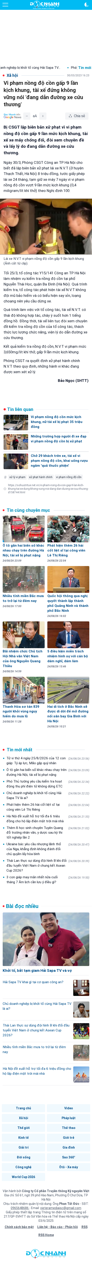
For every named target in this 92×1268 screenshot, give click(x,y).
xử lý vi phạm (17, 477)
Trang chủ (23, 1108)
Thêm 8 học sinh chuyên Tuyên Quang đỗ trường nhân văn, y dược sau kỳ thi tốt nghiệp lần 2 (47, 833)
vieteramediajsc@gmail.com (60, 1208)
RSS (85, 1227)
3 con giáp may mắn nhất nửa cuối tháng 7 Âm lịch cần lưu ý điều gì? (47, 879)
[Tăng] (42, 116)
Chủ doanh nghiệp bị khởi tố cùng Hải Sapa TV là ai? (47, 795)
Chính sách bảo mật (19, 1227)
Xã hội (23, 1118)
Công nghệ (23, 1167)
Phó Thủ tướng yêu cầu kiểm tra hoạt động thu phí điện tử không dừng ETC (47, 783)
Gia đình (69, 1147)
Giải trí (24, 1147)
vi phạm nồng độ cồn (69, 477)
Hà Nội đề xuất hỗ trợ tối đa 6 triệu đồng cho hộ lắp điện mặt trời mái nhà (47, 818)
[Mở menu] (5, 4)
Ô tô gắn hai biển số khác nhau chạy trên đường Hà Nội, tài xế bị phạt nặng (47, 772)
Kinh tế (23, 1137)
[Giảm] (26, 116)
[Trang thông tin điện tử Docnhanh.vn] (44, 5)
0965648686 (20, 1208)
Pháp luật (68, 1118)
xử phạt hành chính (40, 477)
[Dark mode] (86, 4)
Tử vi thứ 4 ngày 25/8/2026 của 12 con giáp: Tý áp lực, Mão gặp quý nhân (47, 760)
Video (68, 1108)
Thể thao (68, 1128)
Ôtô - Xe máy (68, 1167)
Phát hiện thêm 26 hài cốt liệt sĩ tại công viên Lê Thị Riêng (47, 807)
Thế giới (23, 1128)
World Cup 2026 (23, 1177)
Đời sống (23, 1157)
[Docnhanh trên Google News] (12, 116)
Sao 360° (68, 1157)
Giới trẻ (68, 1137)
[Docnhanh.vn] (46, 1255)
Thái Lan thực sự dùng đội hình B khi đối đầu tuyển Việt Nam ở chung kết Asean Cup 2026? (47, 865)
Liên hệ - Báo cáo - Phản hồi (57, 1227)
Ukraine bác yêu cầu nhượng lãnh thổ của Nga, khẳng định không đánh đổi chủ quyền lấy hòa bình (47, 849)
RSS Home (46, 1235)
